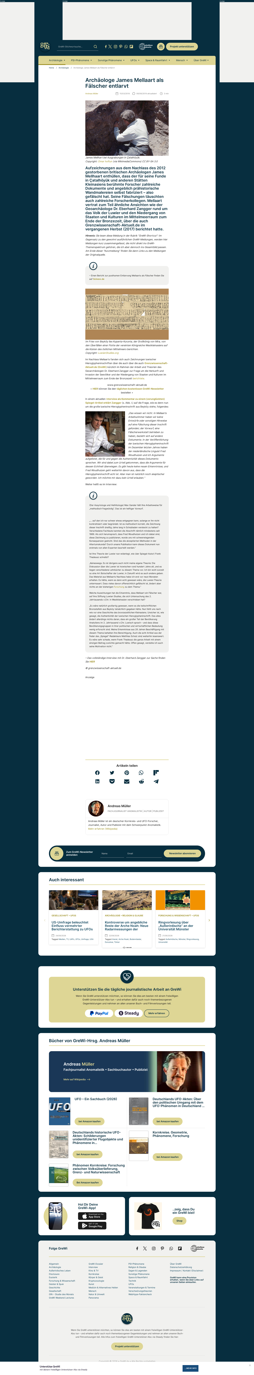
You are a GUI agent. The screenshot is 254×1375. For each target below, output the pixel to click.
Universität (163, 942)
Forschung (119, 586)
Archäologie (55, 60)
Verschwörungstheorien (140, 1291)
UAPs (72, 939)
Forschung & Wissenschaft (174, 915)
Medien (62, 939)
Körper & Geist (96, 1277)
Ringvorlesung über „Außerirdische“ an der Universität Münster (175, 925)
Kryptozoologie (96, 1280)
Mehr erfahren (156, 1013)
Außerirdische (172, 939)
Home (51, 68)
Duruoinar (109, 942)
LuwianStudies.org (108, 352)
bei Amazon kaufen (90, 1121)
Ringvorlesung (193, 939)
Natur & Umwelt (97, 1294)
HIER (95, 388)
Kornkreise (94, 1274)
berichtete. (139, 378)
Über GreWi (200, 60)
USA (91, 939)
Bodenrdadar (135, 939)
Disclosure (54, 1274)
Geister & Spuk (56, 1284)
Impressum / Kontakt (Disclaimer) (186, 1270)
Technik (132, 1280)
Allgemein (54, 1264)
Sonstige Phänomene (110, 60)
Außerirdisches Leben (60, 1270)
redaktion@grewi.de (161, 46)
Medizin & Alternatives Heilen (103, 1287)
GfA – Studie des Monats (61, 1294)
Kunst (91, 1284)
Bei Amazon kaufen (88, 1182)
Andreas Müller (91, 93)
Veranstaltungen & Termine (141, 1287)
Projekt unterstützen (182, 46)
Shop (179, 1220)
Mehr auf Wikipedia (75, 1079)
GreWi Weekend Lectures (61, 1297)
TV (67, 939)
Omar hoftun (105, 161)
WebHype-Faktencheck (140, 1294)
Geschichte (54, 1287)
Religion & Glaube (132, 915)
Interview (93, 1267)
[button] (97, 772)
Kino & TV (94, 1270)
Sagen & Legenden (137, 1270)
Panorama (94, 1297)
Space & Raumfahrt (156, 60)
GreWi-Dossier (96, 1264)
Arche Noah (124, 939)
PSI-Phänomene (80, 60)
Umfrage (85, 939)
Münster (182, 939)
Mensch (180, 60)
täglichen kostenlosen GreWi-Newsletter (140, 388)
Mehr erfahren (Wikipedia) (103, 828)
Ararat (114, 939)
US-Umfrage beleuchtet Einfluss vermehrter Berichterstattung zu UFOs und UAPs (72, 927)
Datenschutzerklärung (181, 1267)
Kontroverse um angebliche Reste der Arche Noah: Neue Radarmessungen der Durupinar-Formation (126, 927)
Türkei (116, 942)
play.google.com (92, 1225)
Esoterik (53, 1277)
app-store (92, 1216)
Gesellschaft (60, 915)
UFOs (133, 60)
